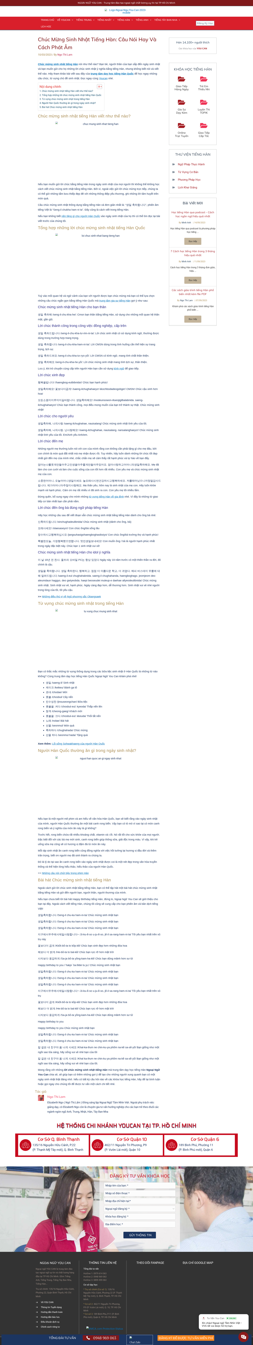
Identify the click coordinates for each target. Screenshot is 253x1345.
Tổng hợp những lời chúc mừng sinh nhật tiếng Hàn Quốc (71, 95)
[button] (71, 20)
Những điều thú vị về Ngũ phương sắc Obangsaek (71, 596)
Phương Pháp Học (189, 179)
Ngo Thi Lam (186, 300)
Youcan (103, 78)
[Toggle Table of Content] (98, 86)
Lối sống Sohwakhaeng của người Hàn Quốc (78, 743)
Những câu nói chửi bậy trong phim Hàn (65, 873)
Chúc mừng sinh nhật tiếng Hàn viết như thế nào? (67, 91)
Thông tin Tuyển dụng (51, 1307)
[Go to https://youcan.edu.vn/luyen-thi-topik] (204, 107)
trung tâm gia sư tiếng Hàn (114, 300)
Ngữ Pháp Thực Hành (191, 164)
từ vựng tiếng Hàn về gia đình (106, 496)
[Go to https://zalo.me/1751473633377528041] (140, 1340)
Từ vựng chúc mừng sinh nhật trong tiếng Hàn (66, 99)
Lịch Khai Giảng (187, 187)
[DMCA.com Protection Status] (104, 1328)
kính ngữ (119, 368)
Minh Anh (187, 222)
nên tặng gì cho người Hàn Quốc (80, 216)
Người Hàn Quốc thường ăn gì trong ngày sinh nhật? (69, 103)
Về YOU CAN (47, 1302)
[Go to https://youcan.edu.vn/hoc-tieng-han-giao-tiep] (181, 83)
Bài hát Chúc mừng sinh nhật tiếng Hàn (62, 107)
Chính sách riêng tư (50, 1327)
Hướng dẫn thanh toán (52, 1312)
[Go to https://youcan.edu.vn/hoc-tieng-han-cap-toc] (204, 130)
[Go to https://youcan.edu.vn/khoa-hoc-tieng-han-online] (181, 130)
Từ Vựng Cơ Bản (188, 172)
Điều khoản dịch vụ (50, 1322)
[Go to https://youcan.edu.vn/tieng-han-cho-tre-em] (204, 83)
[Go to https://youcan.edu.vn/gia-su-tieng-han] (181, 107)
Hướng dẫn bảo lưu (50, 1317)
